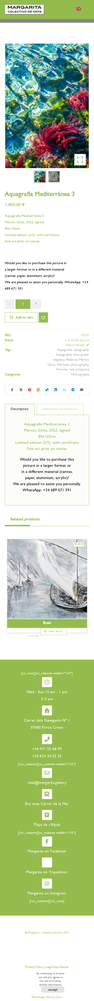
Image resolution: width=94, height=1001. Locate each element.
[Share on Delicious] (47, 390)
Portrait (62, 370)
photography (80, 365)
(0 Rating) (33, 636)
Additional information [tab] (60, 409)
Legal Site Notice (56, 967)
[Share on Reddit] (38, 390)
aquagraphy (81, 350)
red (71, 370)
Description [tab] (20, 409)
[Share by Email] (81, 390)
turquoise (82, 370)
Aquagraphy (64, 355)
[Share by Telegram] (73, 390)
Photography (80, 375)
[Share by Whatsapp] (64, 390)
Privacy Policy (34, 967)
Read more (55, 632)
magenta (59, 360)
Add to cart (24, 318)
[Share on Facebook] (12, 390)
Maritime (63, 365)
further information (50, 985)
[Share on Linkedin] (55, 390)
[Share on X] (21, 390)
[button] (80, 159)
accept (52, 990)
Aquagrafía (64, 350)
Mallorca (72, 360)
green (85, 355)
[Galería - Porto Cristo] (24, 9)
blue (76, 355)
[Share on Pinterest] (29, 390)
